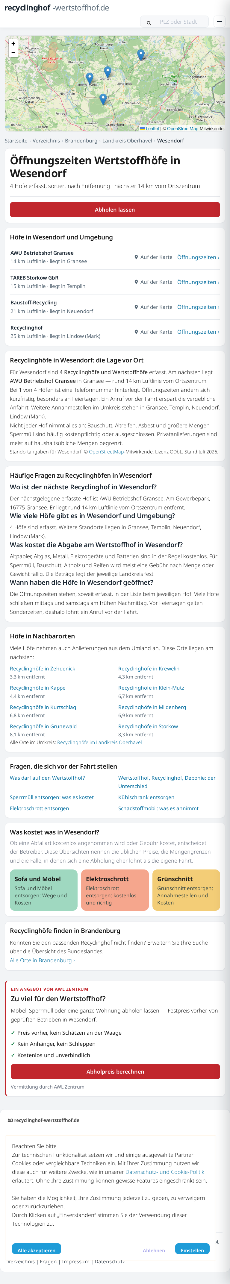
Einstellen (192, 1250)
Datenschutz (110, 1261)
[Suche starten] (149, 21)
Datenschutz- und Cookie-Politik (164, 1171)
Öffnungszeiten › (198, 257)
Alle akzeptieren (36, 1250)
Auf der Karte (156, 257)
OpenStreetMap (182, 128)
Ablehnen (154, 1250)
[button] (107, 72)
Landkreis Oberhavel (127, 140)
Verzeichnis (46, 140)
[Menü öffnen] (220, 22)
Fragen (48, 1261)
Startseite (16, 140)
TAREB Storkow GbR (34, 277)
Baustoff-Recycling (33, 302)
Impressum (76, 1261)
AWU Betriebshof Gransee (42, 252)
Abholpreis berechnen (115, 1071)
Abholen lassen (115, 209)
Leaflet (152, 128)
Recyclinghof (26, 327)
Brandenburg (81, 140)
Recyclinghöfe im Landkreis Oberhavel (99, 742)
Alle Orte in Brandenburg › (42, 960)
